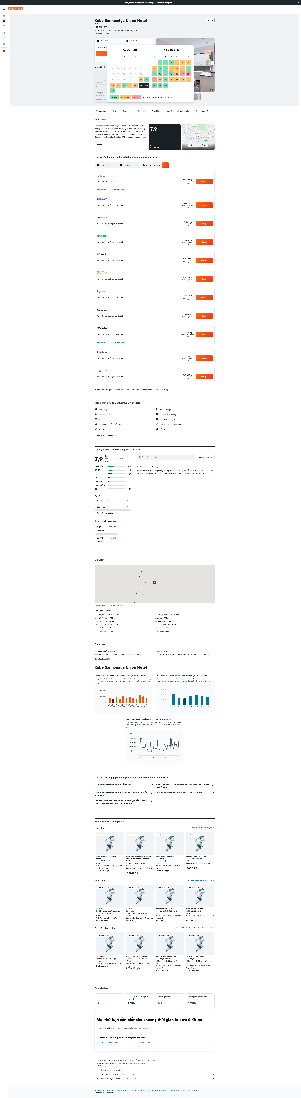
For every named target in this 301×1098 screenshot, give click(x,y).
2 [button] (146, 62)
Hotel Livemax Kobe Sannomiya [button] (108, 911)
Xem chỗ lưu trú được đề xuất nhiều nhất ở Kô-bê (195, 928)
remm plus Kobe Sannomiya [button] (136, 956)
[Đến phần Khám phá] (4, 32)
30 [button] (146, 85)
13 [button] (130, 74)
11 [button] (118, 74)
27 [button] (130, 85)
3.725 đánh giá (108, 27)
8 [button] (141, 68)
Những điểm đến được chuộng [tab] (135, 1028)
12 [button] (124, 74)
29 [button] (141, 85)
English (169, 3)
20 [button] (130, 79)
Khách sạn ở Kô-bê (143, 1043)
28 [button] (135, 85)
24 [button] (113, 85)
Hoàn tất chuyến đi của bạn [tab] (109, 1028)
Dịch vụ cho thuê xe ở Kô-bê (110, 1043)
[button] (298, 2)
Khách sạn (110, 1090)
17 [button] (113, 79)
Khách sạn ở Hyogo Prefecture (156, 1090)
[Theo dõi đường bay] (4, 37)
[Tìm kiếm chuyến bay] (4, 16)
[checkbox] (106, 529)
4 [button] (118, 68)
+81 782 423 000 (102, 33)
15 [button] (141, 74)
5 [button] (124, 68)
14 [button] (135, 74)
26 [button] (124, 85)
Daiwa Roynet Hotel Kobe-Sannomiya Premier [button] (166, 957)
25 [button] (118, 85)
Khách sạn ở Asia (121, 1090)
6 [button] (129, 68)
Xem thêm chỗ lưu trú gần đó (203, 828)
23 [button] (147, 79)
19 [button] (124, 79)
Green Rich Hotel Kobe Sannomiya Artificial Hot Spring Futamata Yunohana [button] (139, 858)
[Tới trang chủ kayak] (15, 8)
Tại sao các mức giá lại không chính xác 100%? (116, 1078)
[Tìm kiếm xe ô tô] (4, 26)
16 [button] (147, 74)
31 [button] (113, 91)
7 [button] (135, 68)
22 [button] (141, 79)
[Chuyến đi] (4, 44)
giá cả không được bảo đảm (137, 1063)
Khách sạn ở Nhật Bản (137, 1090)
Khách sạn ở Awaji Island (177, 1090)
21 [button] (135, 79)
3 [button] (112, 68)
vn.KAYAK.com (99, 1090)
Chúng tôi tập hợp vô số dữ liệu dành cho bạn (116, 1074)
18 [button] (118, 79)
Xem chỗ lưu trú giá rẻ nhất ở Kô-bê (201, 880)
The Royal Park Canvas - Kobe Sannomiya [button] (197, 957)
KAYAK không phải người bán (109, 1070)
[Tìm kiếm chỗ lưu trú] (4, 21)
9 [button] (146, 68)
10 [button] (113, 74)
